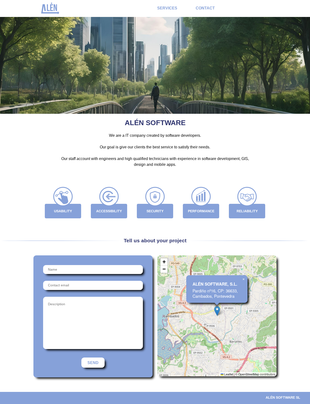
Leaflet (228, 374)
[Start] (50, 8)
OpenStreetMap (248, 374)
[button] (217, 311)
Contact (205, 8)
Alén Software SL (283, 397)
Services (167, 8)
